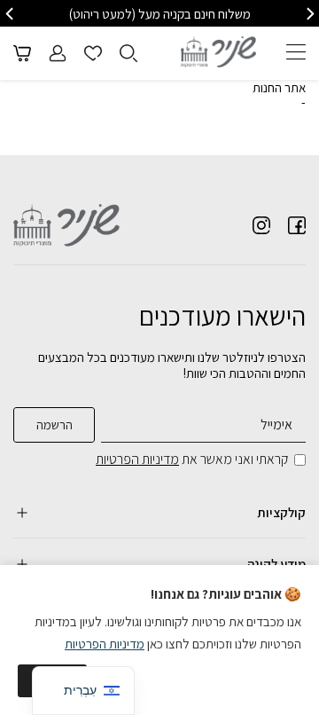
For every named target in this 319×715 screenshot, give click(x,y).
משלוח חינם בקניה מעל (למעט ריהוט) (160, 13)
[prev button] (309, 13)
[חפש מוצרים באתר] (128, 53)
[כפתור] (93, 53)
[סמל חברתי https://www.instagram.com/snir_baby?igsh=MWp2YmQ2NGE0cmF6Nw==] (261, 225)
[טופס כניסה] (57, 53)
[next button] (10, 13)
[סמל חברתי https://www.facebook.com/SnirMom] (297, 225)
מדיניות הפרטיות (137, 459)
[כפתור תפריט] (296, 51)
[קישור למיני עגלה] (22, 53)
